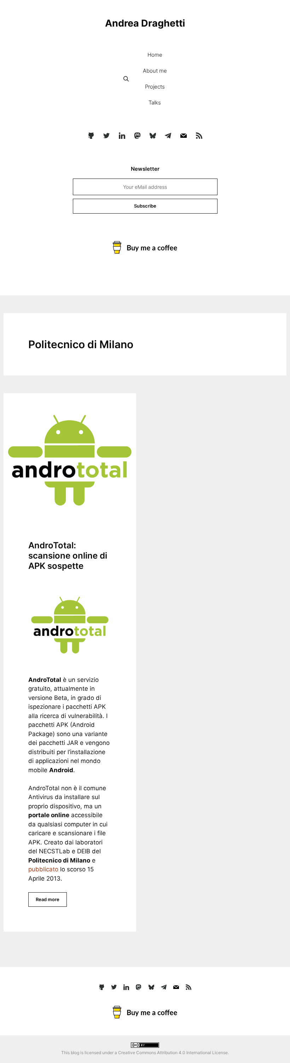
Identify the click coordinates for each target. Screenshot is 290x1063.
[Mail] (183, 136)
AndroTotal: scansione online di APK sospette (67, 555)
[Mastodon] (137, 136)
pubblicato (43, 869)
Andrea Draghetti (145, 23)
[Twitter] (106, 136)
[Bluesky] (153, 136)
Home (154, 54)
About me (155, 70)
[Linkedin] (122, 136)
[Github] (91, 136)
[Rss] (199, 136)
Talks (155, 102)
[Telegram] (168, 136)
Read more (47, 899)
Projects (155, 86)
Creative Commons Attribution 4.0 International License (173, 1052)
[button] (126, 79)
